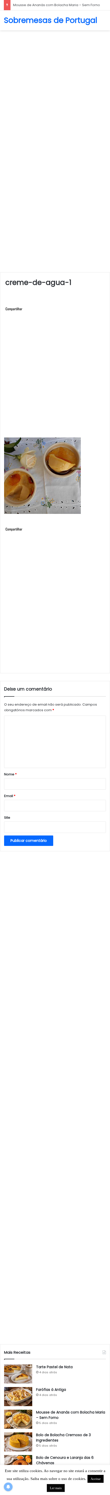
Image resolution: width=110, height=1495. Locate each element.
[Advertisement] (55, 90)
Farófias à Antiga (51, 1389)
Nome (10, 774)
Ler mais (56, 1488)
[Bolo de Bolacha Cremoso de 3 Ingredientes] (18, 1441)
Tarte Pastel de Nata (54, 1366)
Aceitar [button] (96, 1479)
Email (9, 795)
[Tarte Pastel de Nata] (18, 1373)
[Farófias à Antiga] (18, 1396)
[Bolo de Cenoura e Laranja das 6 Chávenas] (18, 1464)
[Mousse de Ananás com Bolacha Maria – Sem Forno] (18, 1419)
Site (7, 817)
